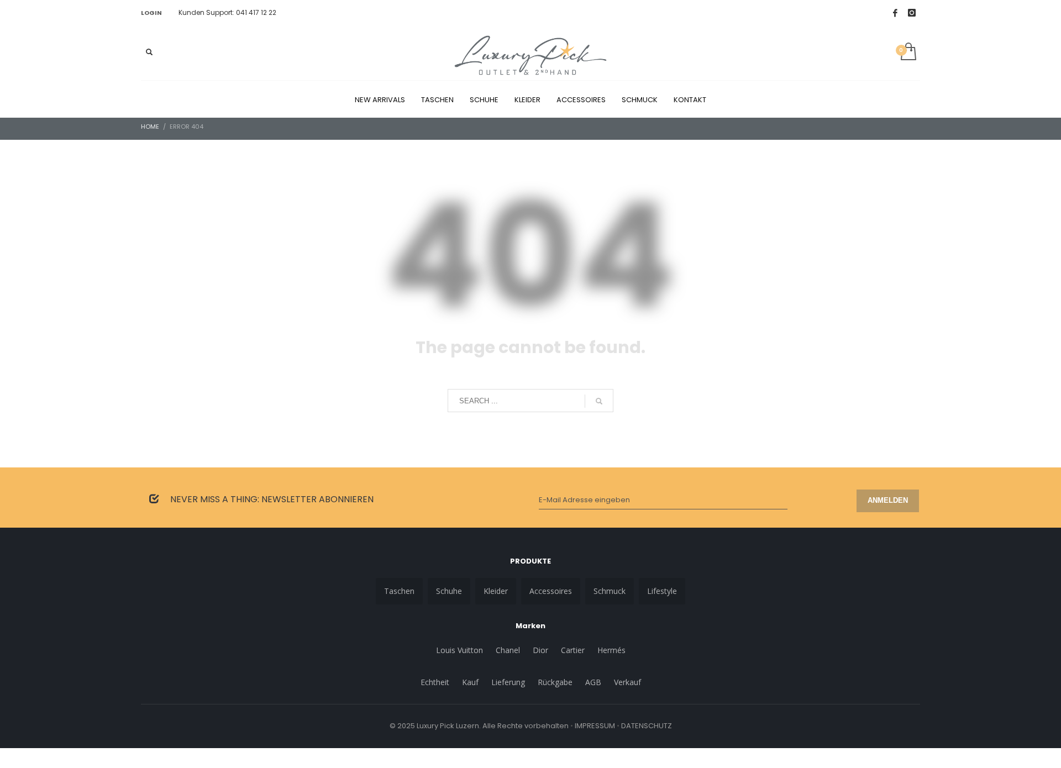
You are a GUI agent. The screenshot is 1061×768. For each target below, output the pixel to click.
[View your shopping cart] (907, 52)
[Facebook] (895, 12)
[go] (599, 401)
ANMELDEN (888, 500)
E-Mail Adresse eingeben (584, 500)
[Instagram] (912, 12)
